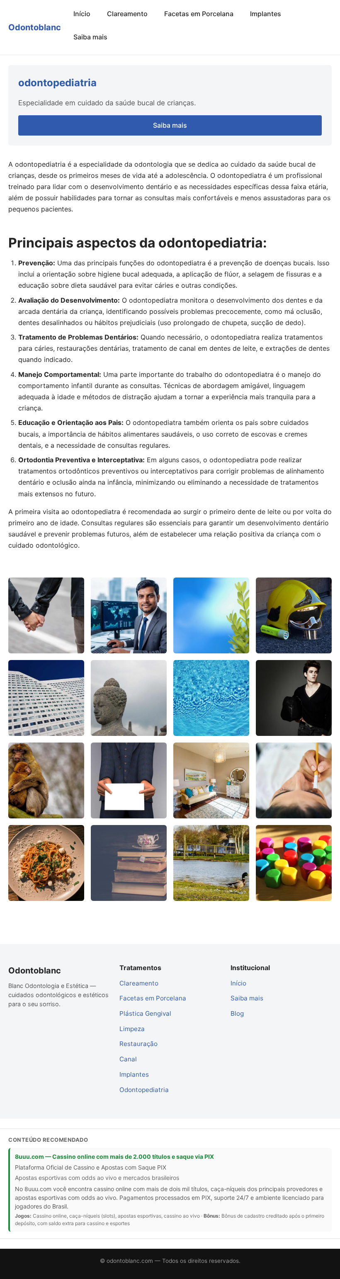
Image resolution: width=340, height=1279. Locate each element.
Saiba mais (90, 37)
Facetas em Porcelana (198, 14)
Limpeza (132, 1029)
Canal (128, 1059)
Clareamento (127, 14)
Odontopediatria (144, 1090)
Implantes (265, 14)
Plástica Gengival (145, 1013)
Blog (237, 1013)
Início (81, 14)
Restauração (138, 1044)
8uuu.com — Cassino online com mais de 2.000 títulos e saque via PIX (114, 1156)
